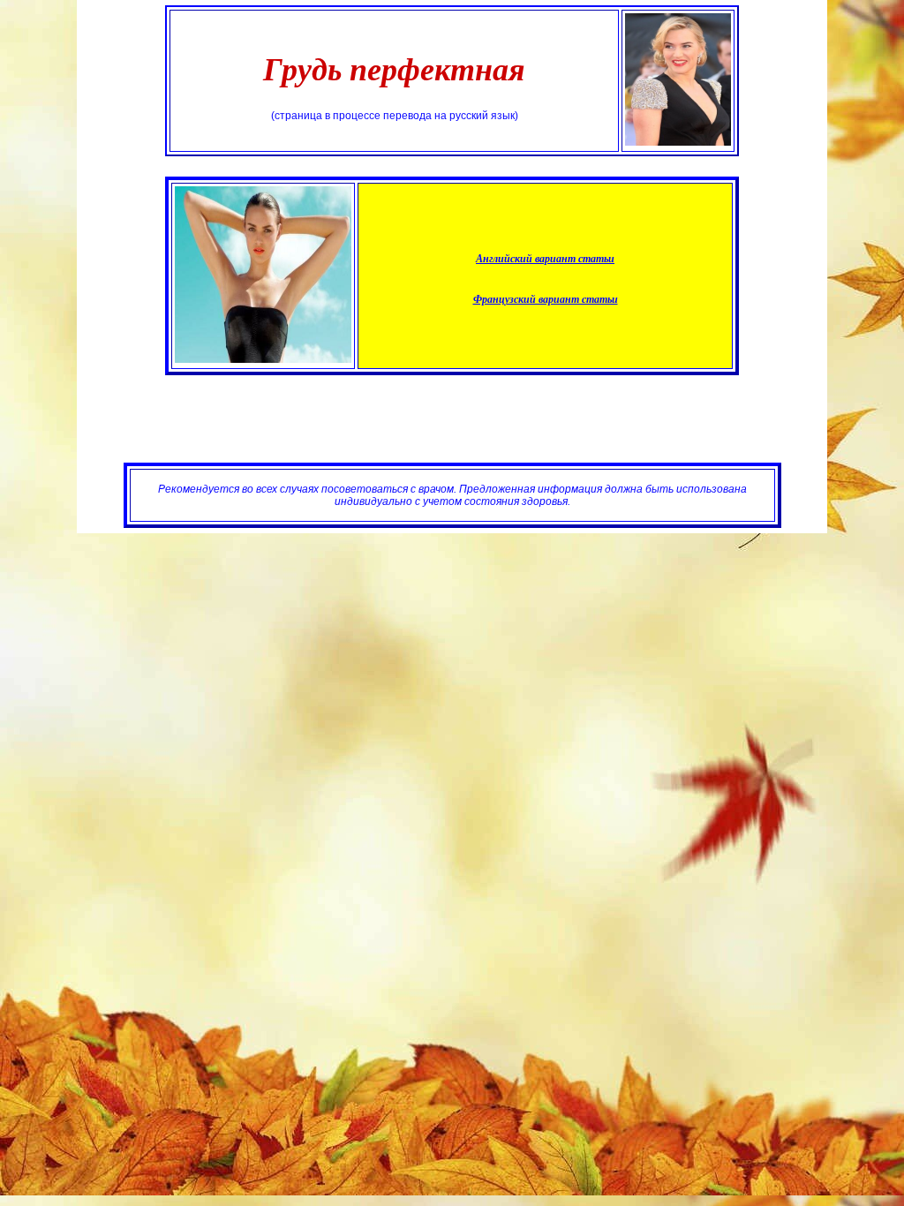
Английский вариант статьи (545, 259)
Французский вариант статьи (545, 299)
